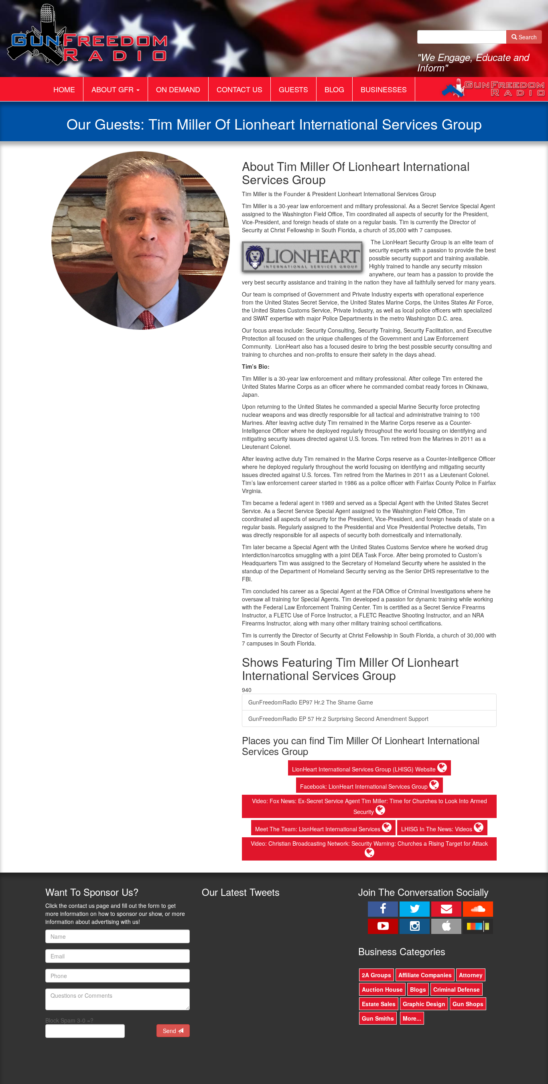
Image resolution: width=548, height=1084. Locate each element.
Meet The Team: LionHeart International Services (318, 829)
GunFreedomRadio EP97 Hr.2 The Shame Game (310, 702)
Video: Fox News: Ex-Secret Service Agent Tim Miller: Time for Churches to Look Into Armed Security (369, 806)
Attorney (471, 975)
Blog (334, 89)
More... (412, 1018)
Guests (293, 89)
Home (64, 89)
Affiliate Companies (425, 975)
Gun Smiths (378, 1018)
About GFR (113, 89)
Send (170, 1031)
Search (527, 37)
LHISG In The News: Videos (437, 829)
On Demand (178, 89)
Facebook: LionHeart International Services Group (364, 786)
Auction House (382, 989)
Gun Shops (468, 1004)
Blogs (418, 989)
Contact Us (239, 89)
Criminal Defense (456, 989)
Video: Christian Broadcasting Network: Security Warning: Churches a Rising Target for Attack (369, 843)
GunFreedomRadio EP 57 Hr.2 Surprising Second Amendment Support (338, 719)
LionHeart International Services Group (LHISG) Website (364, 769)
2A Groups (376, 975)
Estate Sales (379, 1004)
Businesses (384, 89)
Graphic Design (424, 1004)
